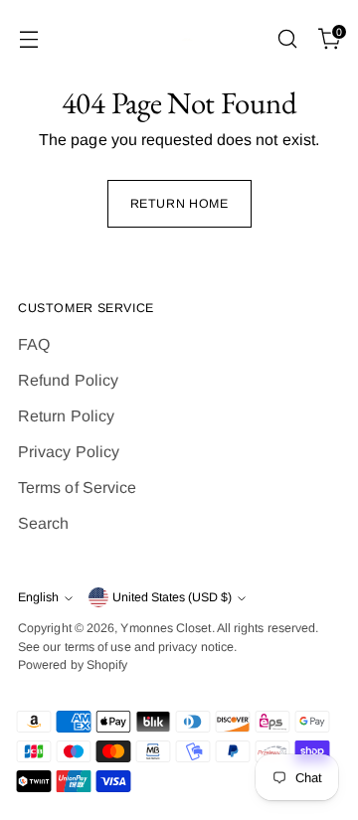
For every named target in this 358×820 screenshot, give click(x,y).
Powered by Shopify (72, 665)
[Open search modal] (287, 39)
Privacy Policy (68, 451)
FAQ (34, 344)
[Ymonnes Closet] (179, 39)
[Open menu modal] (28, 39)
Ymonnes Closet (165, 628)
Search (43, 523)
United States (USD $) (172, 597)
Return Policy (66, 416)
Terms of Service (77, 487)
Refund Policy (68, 380)
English (38, 597)
